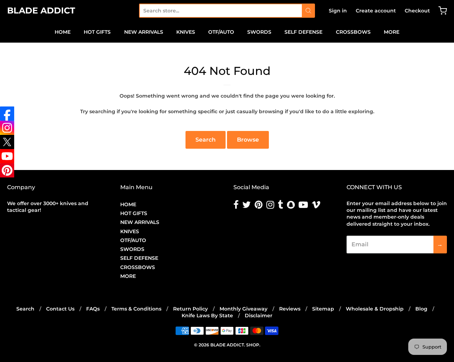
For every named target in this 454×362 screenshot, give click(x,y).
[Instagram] (7, 128)
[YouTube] (7, 156)
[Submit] (308, 11)
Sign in (338, 10)
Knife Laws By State (207, 315)
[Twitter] (7, 142)
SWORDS (259, 32)
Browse (248, 139)
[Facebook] (7, 113)
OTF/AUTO (221, 32)
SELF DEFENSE (303, 32)
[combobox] (220, 11)
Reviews (289, 309)
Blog (421, 309)
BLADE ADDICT (41, 10)
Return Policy (190, 309)
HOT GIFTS (97, 32)
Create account (376, 10)
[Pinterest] (7, 170)
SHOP (252, 344)
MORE (391, 32)
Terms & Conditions (136, 309)
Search (205, 139)
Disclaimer (258, 315)
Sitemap (323, 309)
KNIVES (185, 32)
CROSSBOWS (353, 32)
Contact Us (60, 309)
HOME (63, 32)
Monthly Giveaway (243, 309)
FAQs (93, 309)
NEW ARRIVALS (143, 32)
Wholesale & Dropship (375, 309)
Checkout (417, 10)
